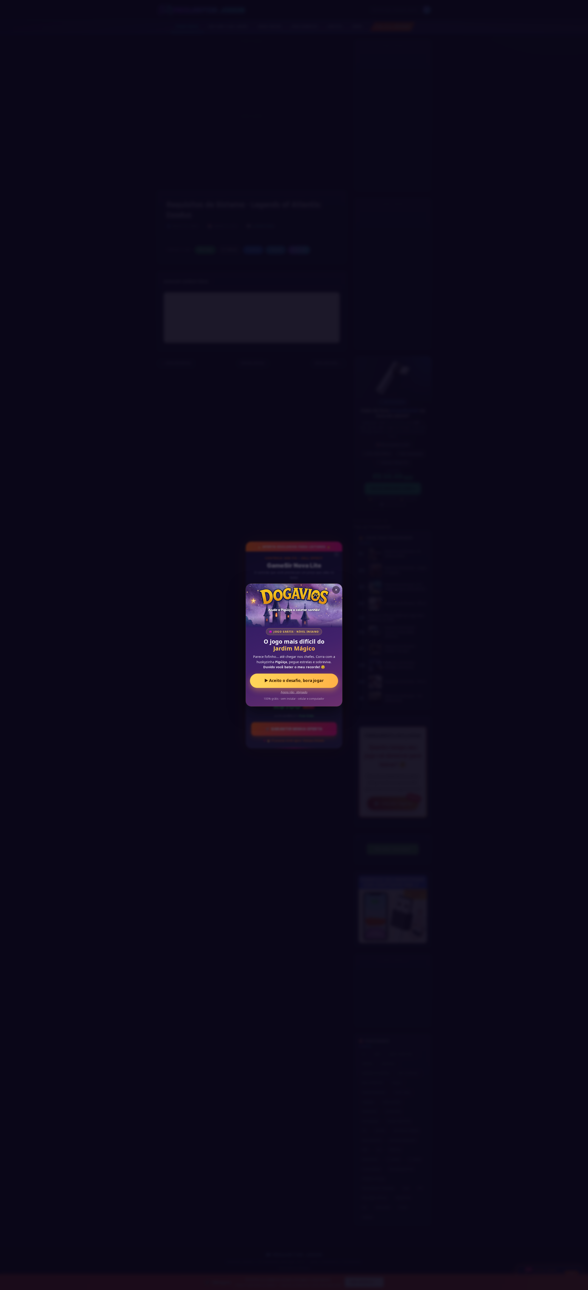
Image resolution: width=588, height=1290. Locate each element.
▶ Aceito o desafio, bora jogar (294, 680)
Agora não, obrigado (294, 692)
